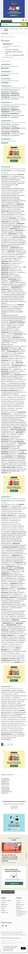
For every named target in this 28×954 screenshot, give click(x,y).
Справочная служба (13, 28)
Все (2, 28)
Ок (23, 948)
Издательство (4, 912)
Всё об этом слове (7, 57)
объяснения (5, 787)
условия (11, 950)
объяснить (4, 793)
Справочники (4, 904)
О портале (18, 900)
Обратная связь (20, 904)
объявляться (5, 782)
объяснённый (5, 788)
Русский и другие (11, 862)
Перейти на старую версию (10, 938)
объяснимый (5, 790)
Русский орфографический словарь (9, 66)
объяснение (5, 64)
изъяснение (5, 79)
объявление (5, 71)
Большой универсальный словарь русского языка (13, 168)
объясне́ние (7, 44)
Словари (6, 28)
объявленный (5, 780)
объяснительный (6, 791)
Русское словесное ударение (8, 140)
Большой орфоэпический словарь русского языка (13, 87)
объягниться (5, 784)
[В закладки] (12, 64)
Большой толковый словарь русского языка (11, 688)
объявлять (4, 781)
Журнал (21, 28)
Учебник (3, 910)
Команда (18, 902)
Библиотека (4, 906)
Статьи (3, 862)
